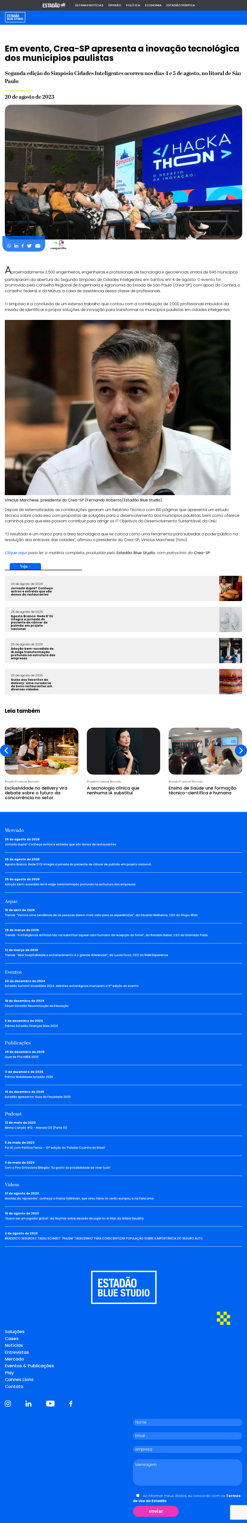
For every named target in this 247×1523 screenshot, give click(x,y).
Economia (153, 5)
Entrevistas (17, 1352)
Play (9, 1373)
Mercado (14, 1359)
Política (133, 5)
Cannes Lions (19, 1379)
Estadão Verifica (180, 5)
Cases (12, 1338)
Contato (14, 1386)
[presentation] (6, 751)
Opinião (114, 5)
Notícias (14, 1345)
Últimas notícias (89, 5)
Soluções (15, 1332)
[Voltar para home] (15, 17)
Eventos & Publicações (29, 1366)
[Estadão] (54, 5)
